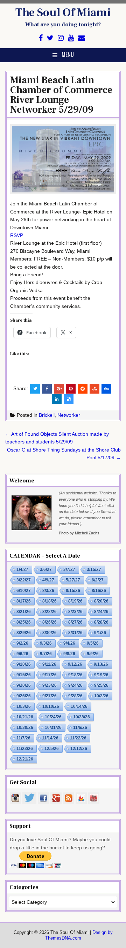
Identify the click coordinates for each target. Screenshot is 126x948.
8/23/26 (75, 611)
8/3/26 (48, 590)
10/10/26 (50, 706)
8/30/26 (49, 632)
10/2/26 (101, 695)
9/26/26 (23, 695)
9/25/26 (101, 685)
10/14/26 (79, 706)
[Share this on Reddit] (83, 389)
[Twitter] (50, 38)
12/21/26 (24, 759)
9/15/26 (23, 674)
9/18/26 (75, 674)
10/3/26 (23, 706)
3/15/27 (94, 569)
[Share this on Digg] (106, 389)
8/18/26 (49, 601)
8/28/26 (101, 622)
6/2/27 (98, 580)
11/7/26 (23, 738)
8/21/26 (23, 611)
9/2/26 (22, 643)
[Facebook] (41, 38)
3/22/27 (23, 580)
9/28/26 (75, 695)
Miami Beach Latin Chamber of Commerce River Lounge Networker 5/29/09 (61, 95)
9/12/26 (75, 664)
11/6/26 (80, 727)
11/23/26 (24, 748)
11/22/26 (78, 738)
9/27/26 (49, 695)
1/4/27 (22, 569)
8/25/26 (23, 622)
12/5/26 (51, 748)
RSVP (16, 235)
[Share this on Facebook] (47, 389)
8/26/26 (49, 622)
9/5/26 (93, 643)
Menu (68, 54)
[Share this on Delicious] (69, 399)
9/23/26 (49, 685)
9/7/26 (46, 653)
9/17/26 (49, 674)
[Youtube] (71, 38)
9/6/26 (22, 653)
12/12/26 (78, 748)
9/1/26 (100, 632)
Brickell (47, 415)
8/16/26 (99, 590)
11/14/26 (50, 738)
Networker (68, 415)
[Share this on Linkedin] (57, 399)
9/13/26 (101, 664)
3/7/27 (69, 569)
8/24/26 (101, 611)
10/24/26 (53, 717)
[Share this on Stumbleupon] (94, 389)
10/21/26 (24, 717)
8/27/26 (75, 622)
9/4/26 (69, 643)
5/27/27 (73, 580)
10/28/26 (81, 717)
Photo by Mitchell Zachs (79, 533)
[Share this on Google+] (59, 389)
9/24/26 (75, 685)
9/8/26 (69, 653)
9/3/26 (46, 643)
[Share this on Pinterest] (71, 389)
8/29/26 (23, 632)
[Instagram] (61, 38)
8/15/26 (73, 590)
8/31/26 (75, 632)
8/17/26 (23, 601)
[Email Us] (81, 38)
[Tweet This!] (35, 389)
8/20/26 (101, 601)
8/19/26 (75, 601)
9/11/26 (49, 664)
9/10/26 (23, 664)
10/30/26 (24, 727)
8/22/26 (49, 611)
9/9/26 (93, 653)
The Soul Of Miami (63, 12)
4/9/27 (48, 580)
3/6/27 (46, 569)
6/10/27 (23, 590)
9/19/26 (101, 674)
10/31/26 (53, 727)
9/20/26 (23, 685)
